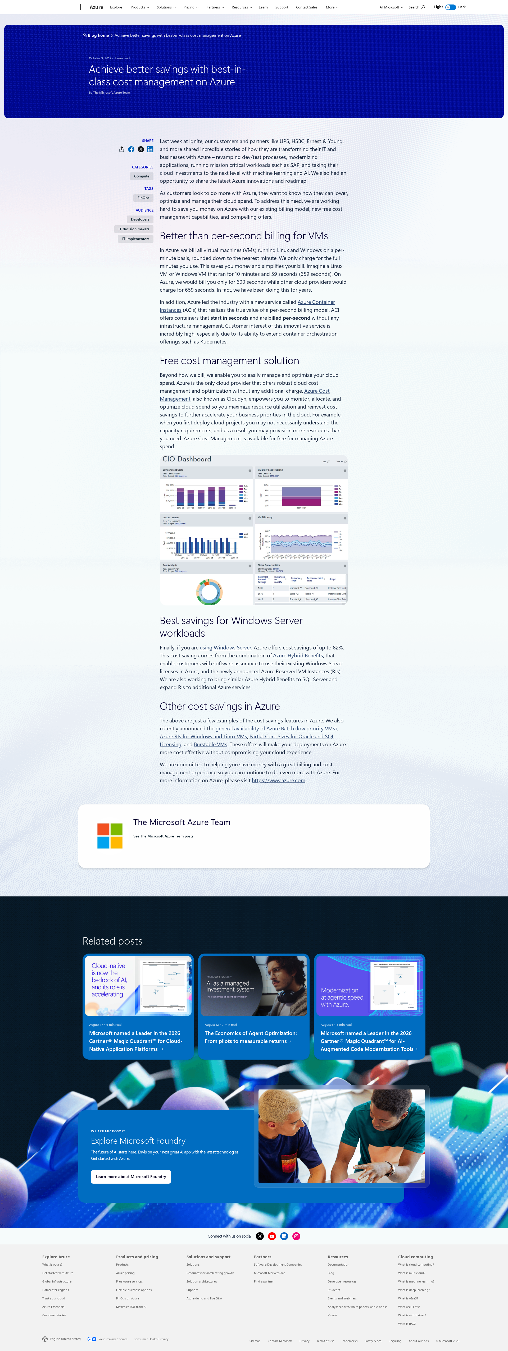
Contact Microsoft (280, 1341)
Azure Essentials (53, 1307)
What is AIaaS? (408, 1298)
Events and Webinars (342, 1298)
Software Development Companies (278, 1264)
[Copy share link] (122, 149)
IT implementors (135, 239)
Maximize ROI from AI (131, 1307)
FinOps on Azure (127, 1298)
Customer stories (54, 1315)
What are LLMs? (409, 1307)
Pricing (189, 7)
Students (334, 1290)
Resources (240, 7)
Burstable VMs (210, 744)
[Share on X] (141, 149)
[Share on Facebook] (131, 149)
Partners (213, 7)
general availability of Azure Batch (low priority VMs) (276, 728)
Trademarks (349, 1341)
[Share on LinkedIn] (150, 149)
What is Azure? (52, 1264)
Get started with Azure (57, 1273)
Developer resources (342, 1281)
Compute (141, 176)
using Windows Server (225, 647)
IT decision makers (134, 229)
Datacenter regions (55, 1290)
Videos (332, 1315)
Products (138, 7)
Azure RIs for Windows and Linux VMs (203, 736)
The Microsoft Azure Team (111, 92)
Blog (331, 1273)
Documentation (338, 1264)
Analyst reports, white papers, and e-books (357, 1307)
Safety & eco (373, 1341)
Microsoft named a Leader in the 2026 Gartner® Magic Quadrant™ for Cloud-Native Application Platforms (136, 1041)
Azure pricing (125, 1273)
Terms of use (325, 1341)
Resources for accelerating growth (210, 1273)
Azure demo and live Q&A (204, 1298)
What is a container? (412, 1315)
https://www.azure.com (278, 780)
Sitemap (255, 1341)
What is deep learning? (414, 1290)
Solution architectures (202, 1281)
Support (281, 7)
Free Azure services (129, 1281)
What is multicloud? (411, 1273)
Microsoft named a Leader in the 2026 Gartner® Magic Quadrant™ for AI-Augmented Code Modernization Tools (368, 1041)
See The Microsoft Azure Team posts (163, 836)
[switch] (450, 7)
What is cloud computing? (416, 1264)
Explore (116, 7)
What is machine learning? (416, 1281)
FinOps (143, 198)
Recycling (395, 1341)
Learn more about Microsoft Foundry (131, 1176)
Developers (140, 219)
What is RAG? (407, 1324)
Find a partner (264, 1281)
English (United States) (65, 1339)
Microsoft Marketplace (269, 1273)
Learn (263, 7)
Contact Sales (306, 7)
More (330, 7)
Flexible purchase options (134, 1290)
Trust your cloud (53, 1298)
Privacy (305, 1341)
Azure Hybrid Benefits (298, 655)
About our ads (419, 1341)
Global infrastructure (56, 1281)
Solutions (164, 7)
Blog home (98, 35)
